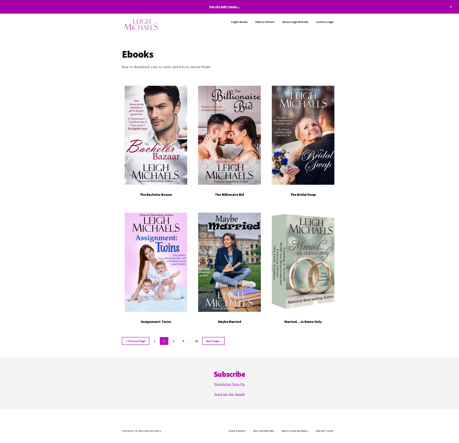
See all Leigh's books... (224, 7)
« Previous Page (135, 342)
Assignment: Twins (156, 321)
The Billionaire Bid (229, 194)
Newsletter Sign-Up (229, 384)
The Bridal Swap (303, 194)
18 (198, 341)
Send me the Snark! (229, 394)
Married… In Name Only (303, 321)
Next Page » (213, 342)
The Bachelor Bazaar (156, 194)
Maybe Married (229, 321)
